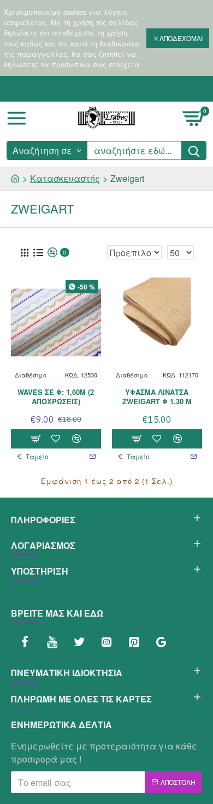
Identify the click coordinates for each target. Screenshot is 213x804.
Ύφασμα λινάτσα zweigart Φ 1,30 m (157, 397)
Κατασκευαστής (65, 178)
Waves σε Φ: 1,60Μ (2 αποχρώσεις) (55, 397)
